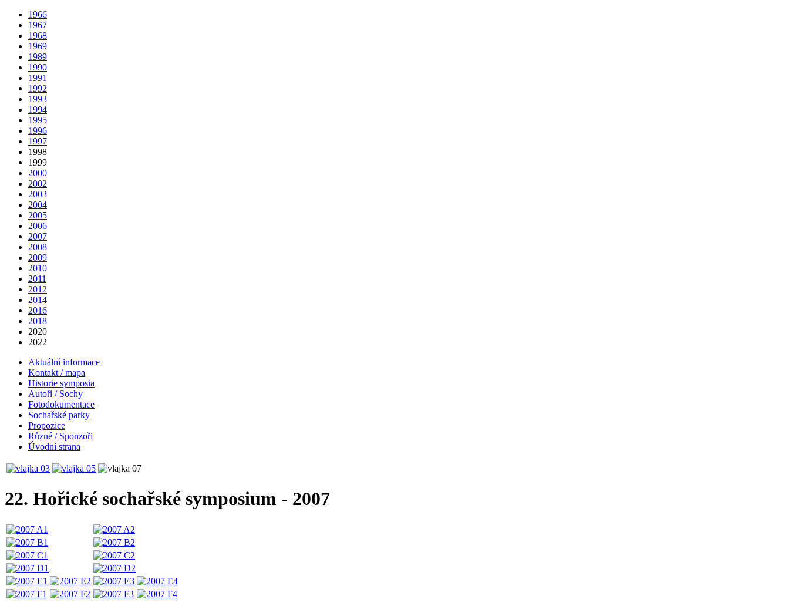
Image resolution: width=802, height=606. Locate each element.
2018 (37, 321)
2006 (37, 226)
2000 (37, 173)
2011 (37, 279)
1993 (37, 99)
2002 (37, 183)
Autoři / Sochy (55, 394)
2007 (37, 236)
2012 (37, 289)
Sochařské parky (59, 415)
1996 (37, 131)
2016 (37, 310)
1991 (37, 78)
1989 (37, 57)
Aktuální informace (64, 362)
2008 (37, 247)
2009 (37, 257)
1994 (37, 110)
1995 (37, 120)
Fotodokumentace (61, 404)
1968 (37, 36)
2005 (37, 215)
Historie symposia (61, 383)
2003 (37, 194)
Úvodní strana (54, 447)
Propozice (46, 425)
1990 (37, 67)
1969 (37, 46)
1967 (37, 25)
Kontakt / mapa (56, 373)
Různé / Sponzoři (60, 436)
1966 (37, 14)
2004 (37, 205)
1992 (37, 88)
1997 (37, 141)
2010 (37, 268)
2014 (37, 300)
